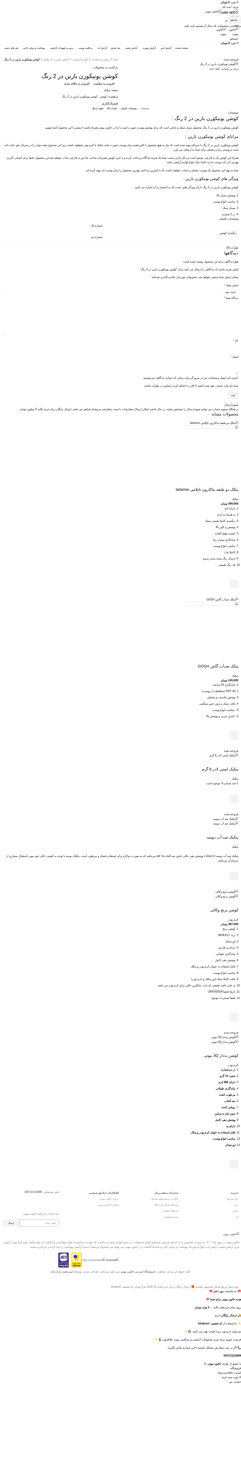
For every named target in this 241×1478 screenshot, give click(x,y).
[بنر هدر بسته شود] (236, 1280)
